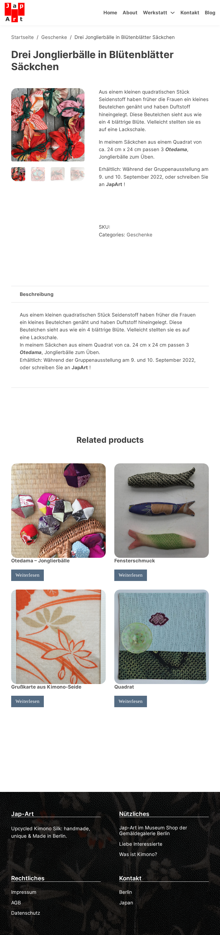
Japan (126, 903)
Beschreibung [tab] (37, 294)
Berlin (125, 892)
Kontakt (189, 12)
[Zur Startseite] (15, 13)
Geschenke (54, 37)
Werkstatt (155, 12)
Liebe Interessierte (140, 844)
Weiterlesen (27, 575)
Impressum (23, 892)
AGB (16, 903)
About (130, 12)
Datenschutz (25, 913)
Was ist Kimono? (138, 854)
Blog (210, 12)
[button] (76, 95)
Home (110, 12)
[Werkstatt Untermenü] (172, 12)
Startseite (22, 37)
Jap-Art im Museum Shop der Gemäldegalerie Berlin (153, 830)
